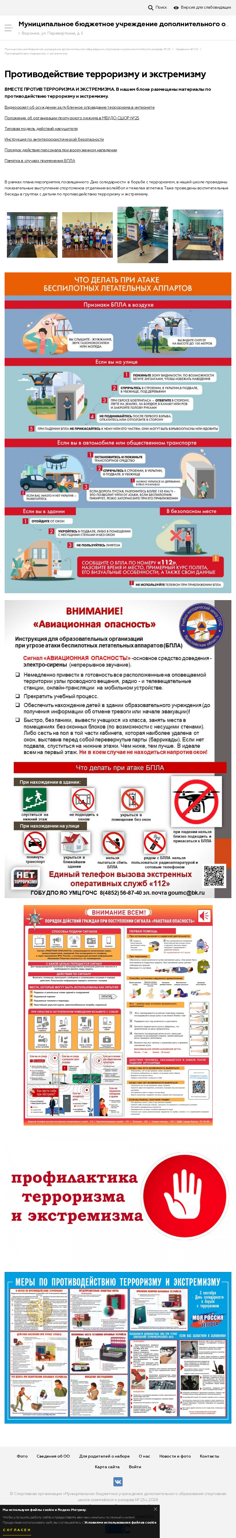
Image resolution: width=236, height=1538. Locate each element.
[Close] (155, 1509)
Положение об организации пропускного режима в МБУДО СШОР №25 (72, 118)
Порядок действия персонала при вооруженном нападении (61, 150)
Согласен (17, 1530)
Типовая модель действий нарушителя (41, 129)
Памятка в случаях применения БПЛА (40, 161)
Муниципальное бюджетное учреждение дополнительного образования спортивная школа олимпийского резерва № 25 (87, 49)
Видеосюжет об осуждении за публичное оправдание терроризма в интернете (80, 107)
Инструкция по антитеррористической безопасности (54, 139)
